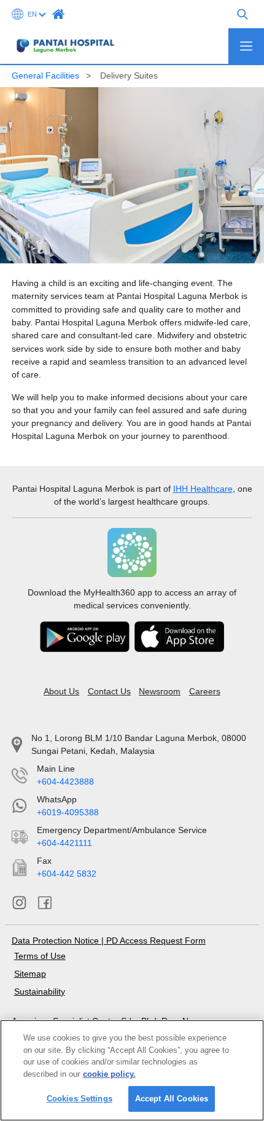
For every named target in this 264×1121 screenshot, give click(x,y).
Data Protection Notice (56, 940)
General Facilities (45, 75)
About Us (61, 691)
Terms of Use (40, 956)
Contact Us (109, 691)
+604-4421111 (64, 843)
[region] (132, 1070)
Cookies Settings (79, 1098)
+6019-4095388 (68, 812)
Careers (204, 691)
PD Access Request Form (156, 940)
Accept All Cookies (171, 1098)
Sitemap (30, 974)
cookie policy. (109, 1074)
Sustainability (39, 991)
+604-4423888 (65, 781)
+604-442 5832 (66, 874)
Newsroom (160, 691)
